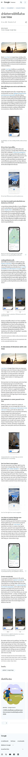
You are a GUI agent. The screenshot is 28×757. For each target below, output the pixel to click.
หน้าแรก (2, 8)
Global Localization (6, 263)
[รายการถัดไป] (6, 723)
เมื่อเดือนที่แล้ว (8, 210)
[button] (26, 22)
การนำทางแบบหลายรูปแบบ (19, 152)
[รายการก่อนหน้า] (3, 723)
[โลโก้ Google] (4, 736)
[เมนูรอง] (25, 2)
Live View (7, 57)
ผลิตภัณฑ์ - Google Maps (8, 670)
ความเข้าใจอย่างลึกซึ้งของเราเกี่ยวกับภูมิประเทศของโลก (13, 268)
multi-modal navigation (12, 469)
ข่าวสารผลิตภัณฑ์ (10, 8)
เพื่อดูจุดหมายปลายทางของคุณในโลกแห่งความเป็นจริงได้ (13, 94)
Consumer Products (20, 8)
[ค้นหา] (21, 2)
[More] (26, 255)
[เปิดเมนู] (1, 2)
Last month (17, 524)
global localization (19, 580)
